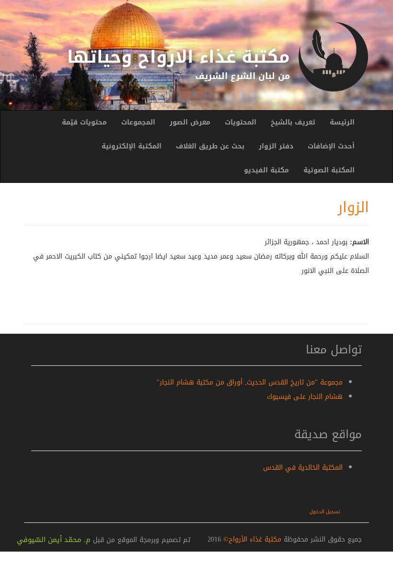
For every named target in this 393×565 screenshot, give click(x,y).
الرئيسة (342, 122)
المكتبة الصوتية (329, 170)
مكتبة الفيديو (266, 170)
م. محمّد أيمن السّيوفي (54, 539)
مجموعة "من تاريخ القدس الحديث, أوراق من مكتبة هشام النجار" (250, 382)
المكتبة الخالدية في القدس (303, 467)
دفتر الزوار (276, 146)
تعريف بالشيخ (293, 122)
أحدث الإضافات (331, 146)
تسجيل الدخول (325, 511)
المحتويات (240, 122)
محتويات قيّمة (84, 122)
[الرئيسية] (333, 57)
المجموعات (138, 122)
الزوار (353, 207)
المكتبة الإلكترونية (132, 146)
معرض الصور (190, 122)
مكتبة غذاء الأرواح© (251, 539)
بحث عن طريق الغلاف (210, 146)
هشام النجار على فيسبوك (305, 396)
